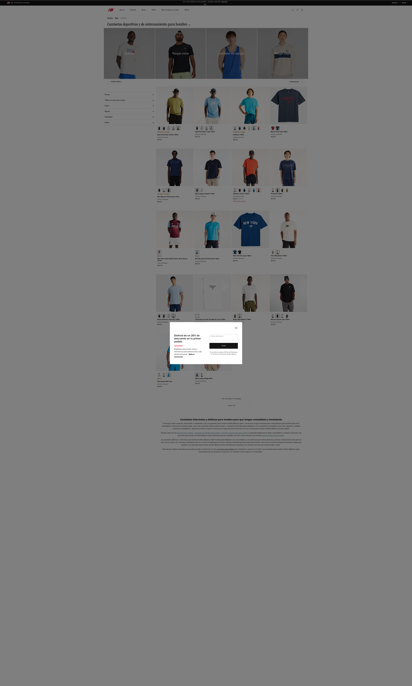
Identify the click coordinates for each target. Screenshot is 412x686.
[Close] (236, 328)
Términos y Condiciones (220, 354)
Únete (224, 346)
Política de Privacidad (230, 352)
